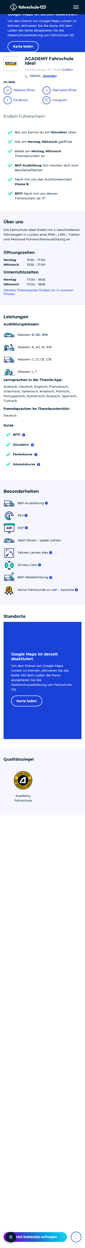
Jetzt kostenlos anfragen (35, 1237)
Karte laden (23, 46)
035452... (43, 76)
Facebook (20, 100)
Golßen (67, 70)
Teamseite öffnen (64, 90)
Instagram (59, 100)
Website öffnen (24, 90)
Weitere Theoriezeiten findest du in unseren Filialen (38, 292)
